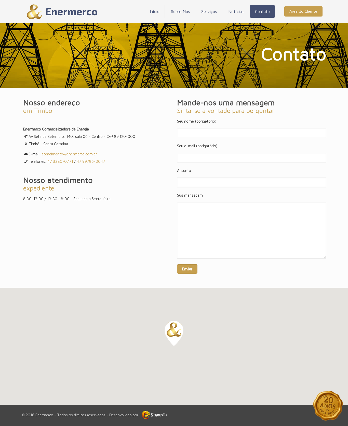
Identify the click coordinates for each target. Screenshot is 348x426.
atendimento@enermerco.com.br (69, 154)
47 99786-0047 (91, 161)
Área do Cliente (303, 11)
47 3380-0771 (60, 161)
